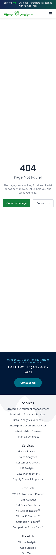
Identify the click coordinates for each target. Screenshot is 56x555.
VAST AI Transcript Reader (28, 494)
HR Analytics (28, 468)
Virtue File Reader (28, 510)
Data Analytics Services (28, 431)
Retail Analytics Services (28, 420)
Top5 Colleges (28, 499)
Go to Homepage (16, 203)
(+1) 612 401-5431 (36, 369)
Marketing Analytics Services (28, 414)
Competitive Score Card (27, 527)
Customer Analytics (28, 462)
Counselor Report (28, 522)
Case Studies (28, 547)
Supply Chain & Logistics (28, 479)
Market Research (28, 451)
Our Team (28, 553)
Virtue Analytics (27, 542)
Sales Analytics (28, 457)
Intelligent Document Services (28, 425)
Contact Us (43, 203)
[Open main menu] (50, 14)
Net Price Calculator (28, 505)
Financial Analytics (28, 436)
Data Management (28, 473)
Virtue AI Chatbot (28, 516)
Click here (32, 5)
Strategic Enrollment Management (28, 409)
